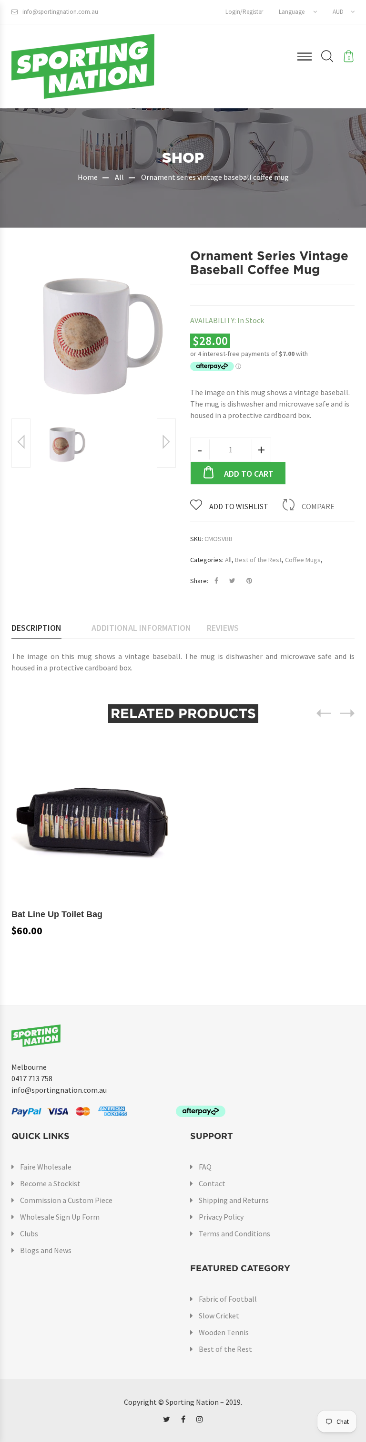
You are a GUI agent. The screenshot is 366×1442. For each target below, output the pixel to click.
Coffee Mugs (303, 559)
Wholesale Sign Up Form (60, 1217)
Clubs (29, 1233)
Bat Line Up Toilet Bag (56, 914)
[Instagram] (199, 1419)
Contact (212, 1183)
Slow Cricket (219, 1315)
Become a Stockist (50, 1183)
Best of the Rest (258, 559)
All (119, 177)
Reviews (223, 627)
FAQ (205, 1166)
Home (88, 177)
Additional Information (141, 627)
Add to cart (249, 473)
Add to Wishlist (238, 506)
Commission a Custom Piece (66, 1200)
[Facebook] (183, 1419)
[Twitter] (166, 1419)
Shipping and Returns (234, 1200)
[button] (298, 12)
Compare (318, 506)
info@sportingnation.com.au (60, 12)
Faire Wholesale (45, 1166)
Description (36, 627)
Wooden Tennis (224, 1332)
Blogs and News (45, 1250)
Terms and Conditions (234, 1233)
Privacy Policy (221, 1217)
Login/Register (244, 12)
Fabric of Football (228, 1299)
